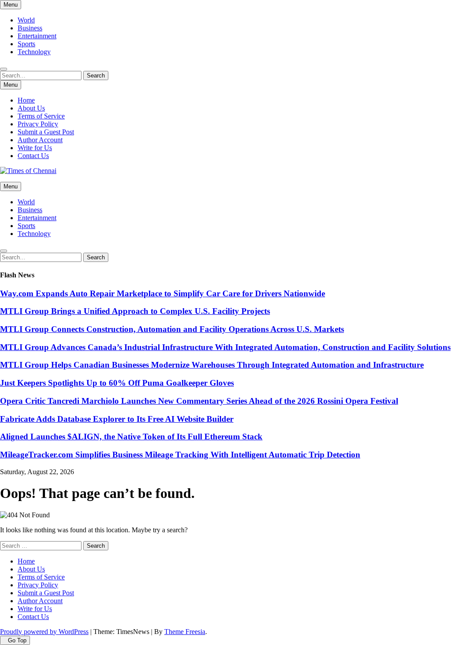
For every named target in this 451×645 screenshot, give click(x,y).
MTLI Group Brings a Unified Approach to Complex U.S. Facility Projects (135, 311)
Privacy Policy (38, 124)
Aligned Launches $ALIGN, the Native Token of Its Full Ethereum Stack (131, 436)
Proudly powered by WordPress (44, 631)
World (26, 20)
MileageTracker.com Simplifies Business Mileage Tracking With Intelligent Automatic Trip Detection (180, 454)
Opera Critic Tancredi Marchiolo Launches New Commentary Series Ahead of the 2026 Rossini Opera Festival (199, 400)
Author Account (40, 140)
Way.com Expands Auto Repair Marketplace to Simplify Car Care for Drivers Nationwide (162, 293)
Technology (34, 51)
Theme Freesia (184, 631)
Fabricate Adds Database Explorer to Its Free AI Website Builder (116, 419)
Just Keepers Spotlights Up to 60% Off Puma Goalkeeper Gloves (117, 382)
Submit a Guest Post (46, 132)
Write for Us (35, 147)
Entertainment (37, 36)
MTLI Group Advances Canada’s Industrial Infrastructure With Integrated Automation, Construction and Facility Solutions (225, 347)
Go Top (17, 640)
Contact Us (33, 155)
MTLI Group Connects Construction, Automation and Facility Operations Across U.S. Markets (172, 329)
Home (26, 100)
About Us (31, 108)
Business (30, 28)
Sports (26, 44)
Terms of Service (41, 116)
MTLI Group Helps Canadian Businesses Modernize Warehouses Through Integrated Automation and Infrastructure (212, 364)
